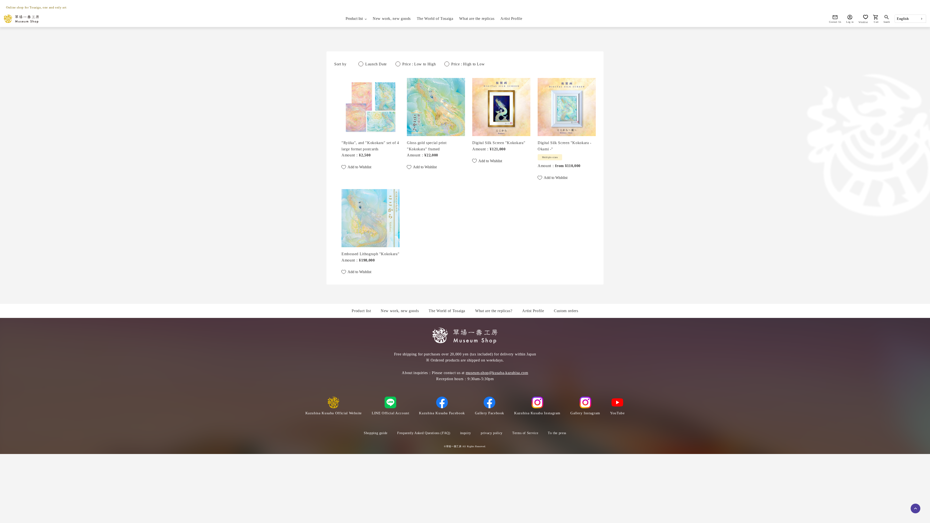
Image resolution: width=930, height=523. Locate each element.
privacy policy (492, 433)
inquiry (465, 433)
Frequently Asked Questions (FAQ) (423, 433)
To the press (557, 433)
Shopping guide (376, 433)
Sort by (340, 64)
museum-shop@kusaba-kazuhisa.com (497, 373)
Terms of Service (525, 433)
